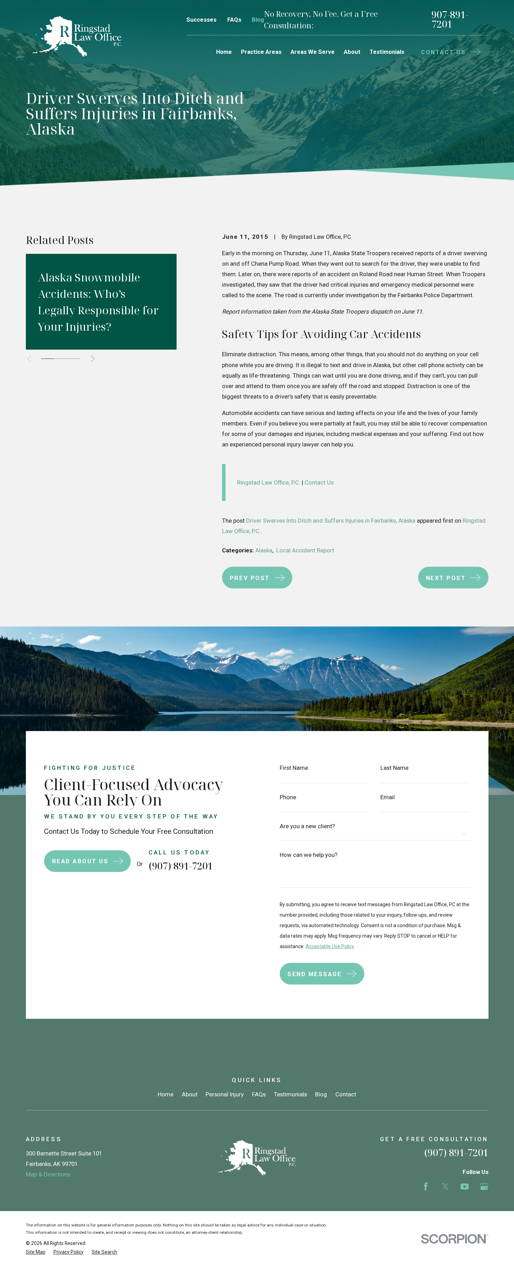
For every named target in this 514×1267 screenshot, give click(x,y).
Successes (201, 19)
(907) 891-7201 (181, 865)
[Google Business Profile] (484, 1186)
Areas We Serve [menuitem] (313, 51)
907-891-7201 (450, 19)
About (190, 1094)
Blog (258, 19)
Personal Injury (225, 1094)
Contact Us (318, 482)
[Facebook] (426, 1186)
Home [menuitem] (224, 51)
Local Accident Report (305, 550)
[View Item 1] (47, 358)
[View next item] (93, 359)
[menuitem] (35, 1252)
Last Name (394, 768)
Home (165, 1094)
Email (387, 797)
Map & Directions (48, 1174)
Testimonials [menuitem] (387, 51)
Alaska (263, 550)
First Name (294, 768)
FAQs (234, 19)
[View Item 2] (60, 358)
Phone (288, 797)
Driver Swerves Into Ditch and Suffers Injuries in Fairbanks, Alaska (330, 520)
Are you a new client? (307, 826)
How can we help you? (308, 855)
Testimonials (290, 1094)
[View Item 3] (73, 358)
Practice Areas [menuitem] (261, 51)
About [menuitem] (352, 51)
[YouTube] (465, 1186)
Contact (345, 1094)
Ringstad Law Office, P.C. (268, 482)
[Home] (77, 36)
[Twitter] (445, 1186)
